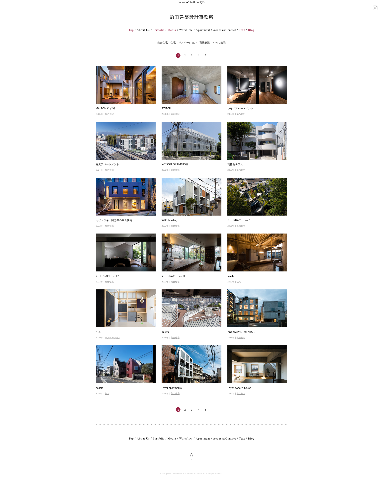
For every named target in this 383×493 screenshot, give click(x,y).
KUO (98, 332)
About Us (143, 30)
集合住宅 (162, 42)
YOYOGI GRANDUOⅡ (175, 164)
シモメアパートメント (240, 108)
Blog (251, 30)
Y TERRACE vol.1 (239, 220)
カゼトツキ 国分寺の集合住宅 (114, 220)
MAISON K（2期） (107, 108)
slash (230, 276)
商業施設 (204, 42)
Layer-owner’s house (239, 387)
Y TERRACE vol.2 (107, 276)
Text (242, 30)
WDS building (169, 220)
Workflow (185, 30)
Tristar (165, 332)
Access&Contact (224, 30)
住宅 (173, 42)
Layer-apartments (172, 387)
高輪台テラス (235, 164)
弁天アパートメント (107, 164)
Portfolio (159, 30)
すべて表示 (219, 42)
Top (131, 30)
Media (172, 30)
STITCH (166, 108)
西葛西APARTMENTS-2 (241, 332)
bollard (99, 387)
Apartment (203, 30)
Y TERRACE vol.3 (173, 276)
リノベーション (188, 42)
